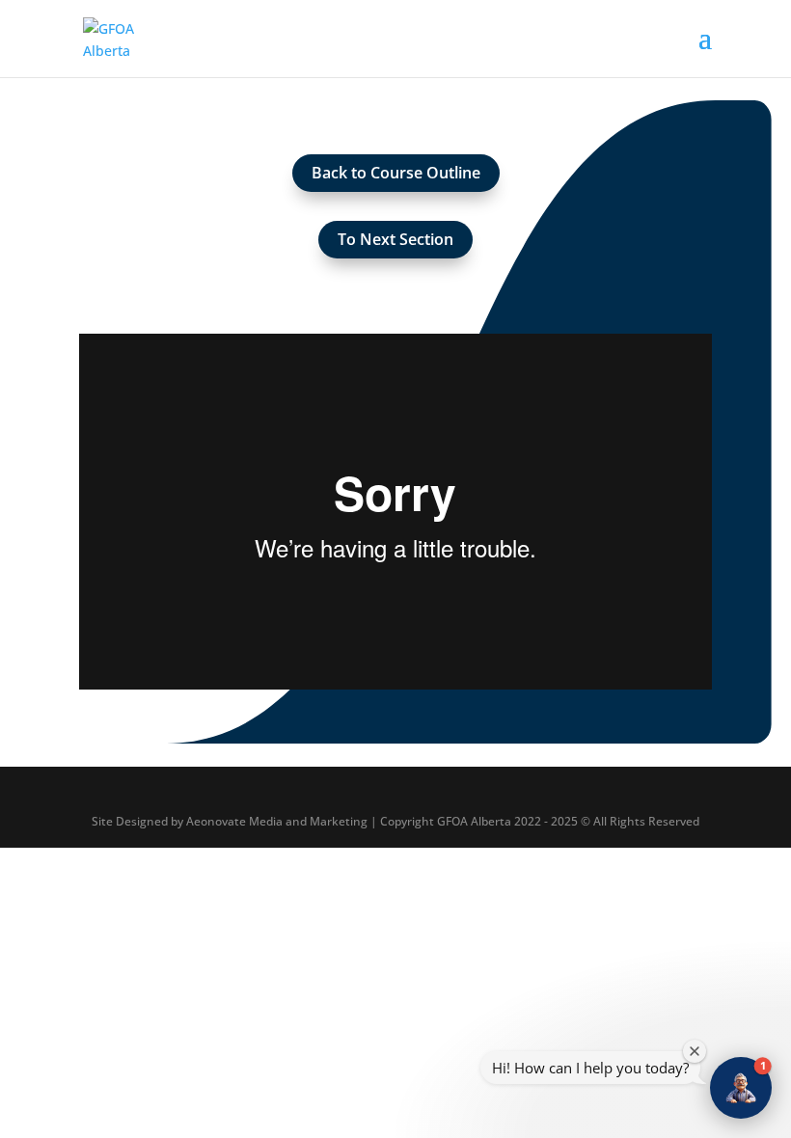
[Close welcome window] (694, 1051)
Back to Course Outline (396, 172)
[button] (741, 1088)
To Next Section (395, 239)
